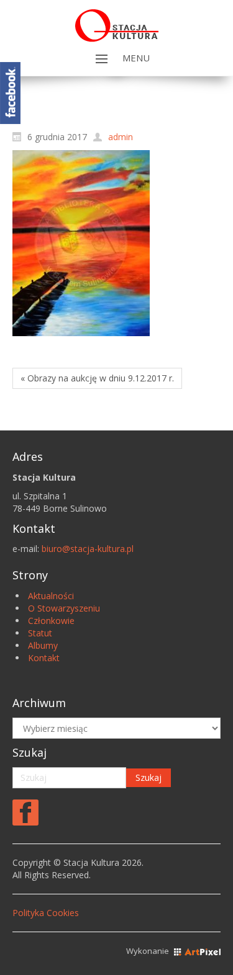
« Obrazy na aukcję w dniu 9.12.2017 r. (97, 378)
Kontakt (44, 658)
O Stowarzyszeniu (64, 608)
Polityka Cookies (45, 913)
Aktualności (51, 596)
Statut (40, 633)
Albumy (43, 645)
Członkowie (51, 620)
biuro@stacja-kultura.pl (88, 548)
